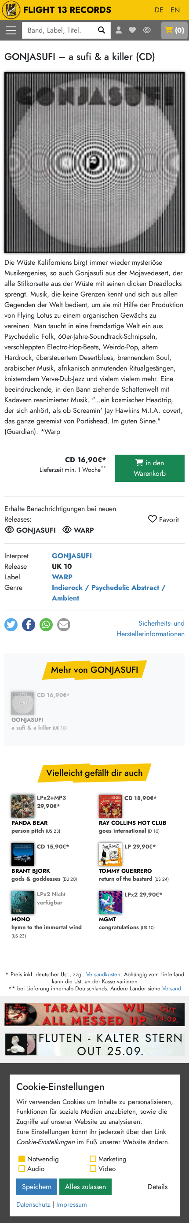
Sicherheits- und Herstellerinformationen (150, 628)
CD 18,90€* (140, 798)
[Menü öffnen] (11, 30)
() (179, 30)
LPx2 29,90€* (143, 894)
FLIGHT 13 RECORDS (67, 10)
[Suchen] (102, 30)
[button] (11, 624)
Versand (171, 988)
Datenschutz (33, 1204)
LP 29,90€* (140, 846)
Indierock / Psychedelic (90, 587)
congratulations (119, 923)
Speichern (36, 1187)
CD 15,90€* (53, 846)
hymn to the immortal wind (46, 923)
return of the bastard (126, 875)
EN (175, 10)
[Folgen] (146, 30)
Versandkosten (103, 974)
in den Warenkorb (150, 468)
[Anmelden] (118, 30)
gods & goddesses (36, 875)
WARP (62, 577)
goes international (133, 827)
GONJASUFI (72, 556)
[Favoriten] (132, 30)
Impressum (71, 1204)
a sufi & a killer (31, 724)
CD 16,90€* (53, 695)
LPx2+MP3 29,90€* (51, 801)
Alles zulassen (85, 1187)
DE (159, 10)
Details (157, 1187)
